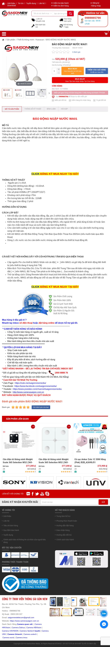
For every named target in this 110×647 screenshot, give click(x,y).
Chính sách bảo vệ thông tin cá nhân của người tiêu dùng (24, 540)
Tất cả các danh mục (41, 13)
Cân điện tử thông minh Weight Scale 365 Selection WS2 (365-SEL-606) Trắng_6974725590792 (19, 461)
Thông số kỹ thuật (32, 109)
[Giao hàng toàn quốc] (61, 20)
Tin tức (21, 3)
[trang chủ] (3, 39)
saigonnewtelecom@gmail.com (20, 617)
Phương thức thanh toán (66, 521)
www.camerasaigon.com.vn (27, 621)
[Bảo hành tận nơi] (33, 26)
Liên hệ (42, 3)
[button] (72, 71)
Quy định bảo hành (11, 530)
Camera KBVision (33, 627)
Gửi (103, 502)
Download (11, 5)
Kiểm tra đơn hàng (61, 6)
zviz (12, 637)
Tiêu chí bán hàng (10, 525)
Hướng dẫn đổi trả (64, 535)
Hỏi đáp (64, 109)
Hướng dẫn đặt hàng (65, 525)
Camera (27, 634)
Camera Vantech (27, 631)
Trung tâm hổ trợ (63, 516)
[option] (24, 64)
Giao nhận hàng (63, 530)
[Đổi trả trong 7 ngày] (61, 26)
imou (25, 637)
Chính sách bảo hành (65, 539)
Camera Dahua (18, 627)
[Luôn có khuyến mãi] (33, 20)
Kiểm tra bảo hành (61, 3)
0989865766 (63, 97)
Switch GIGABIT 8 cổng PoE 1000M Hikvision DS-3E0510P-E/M (89, 461)
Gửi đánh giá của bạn (41, 407)
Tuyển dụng (31, 3)
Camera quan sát (24, 624)
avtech (34, 634)
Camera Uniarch (15, 634)
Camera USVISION (10, 631)
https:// (13, 621)
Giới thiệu (11, 3)
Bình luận (51, 109)
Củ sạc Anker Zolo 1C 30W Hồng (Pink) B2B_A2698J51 (54, 461)
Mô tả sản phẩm (12, 109)
